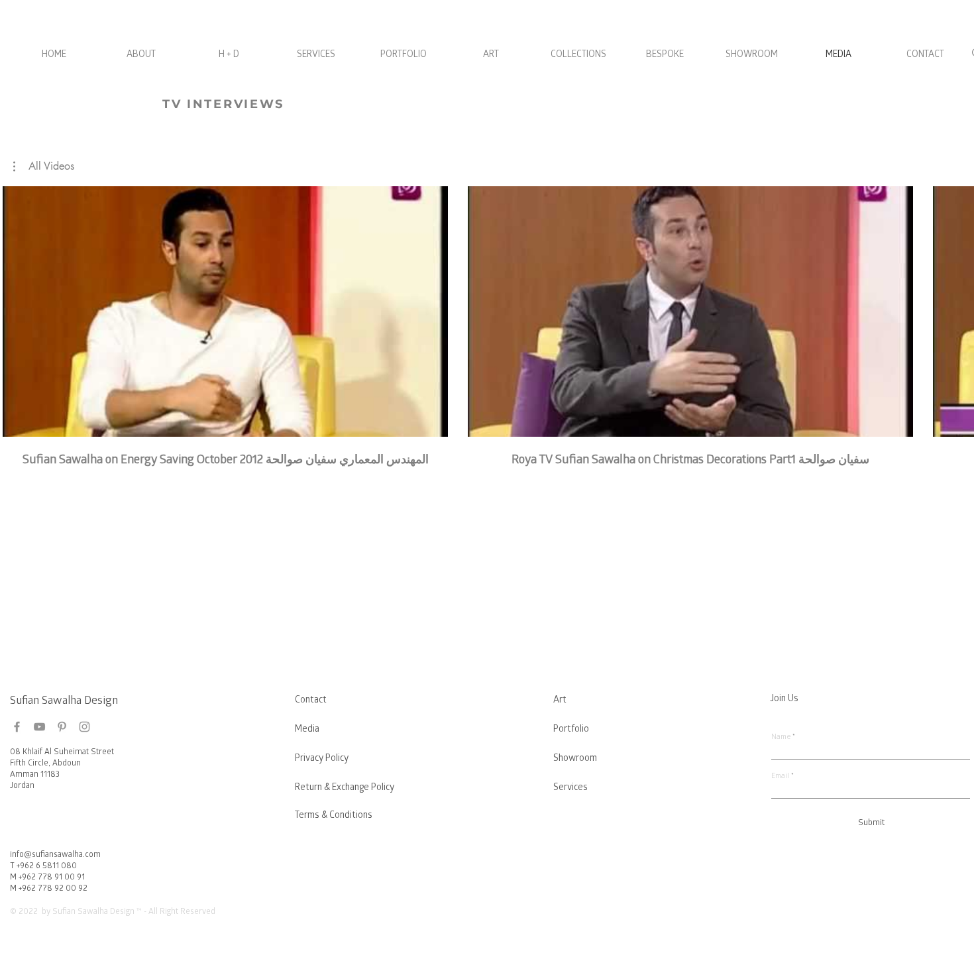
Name (780, 737)
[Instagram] (84, 727)
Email (780, 776)
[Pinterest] (62, 727)
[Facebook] (17, 727)
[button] (43, 166)
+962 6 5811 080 (47, 867)
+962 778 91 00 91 (52, 878)
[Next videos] (956, 309)
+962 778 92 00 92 (53, 889)
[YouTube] (39, 727)
